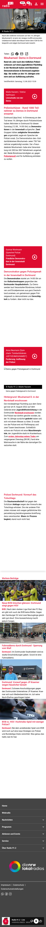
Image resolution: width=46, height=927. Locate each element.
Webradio (6, 813)
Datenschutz (18, 885)
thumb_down (31, 921)
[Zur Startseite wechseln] (8, 4)
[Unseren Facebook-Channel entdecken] (6, 893)
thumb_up (40, 921)
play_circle (36, 921)
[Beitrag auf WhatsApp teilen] (12, 53)
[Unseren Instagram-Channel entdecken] (10, 893)
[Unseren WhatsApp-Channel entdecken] (2, 893)
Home (4, 806)
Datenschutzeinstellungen (12, 889)
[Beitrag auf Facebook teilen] (16, 53)
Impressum (6, 885)
